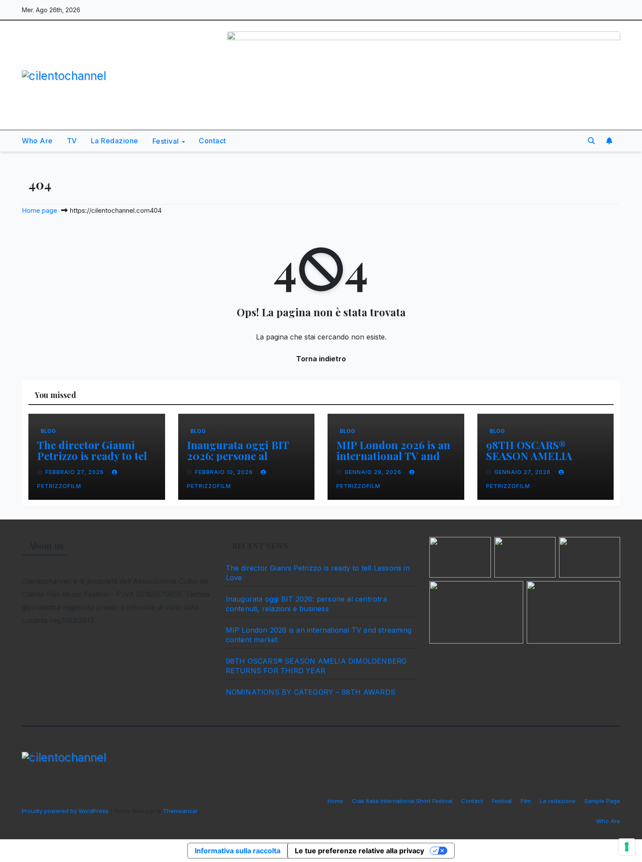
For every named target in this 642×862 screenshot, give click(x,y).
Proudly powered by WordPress (66, 810)
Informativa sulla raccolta (237, 850)
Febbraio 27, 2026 (75, 472)
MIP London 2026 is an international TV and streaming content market (393, 461)
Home (335, 800)
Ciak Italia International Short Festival (402, 800)
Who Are (37, 140)
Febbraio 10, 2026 (225, 472)
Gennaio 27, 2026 (523, 472)
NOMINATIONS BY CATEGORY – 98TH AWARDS (310, 692)
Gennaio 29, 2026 (374, 472)
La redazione (114, 140)
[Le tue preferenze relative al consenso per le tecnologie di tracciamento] (626, 846)
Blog (48, 431)
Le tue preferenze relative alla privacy (359, 850)
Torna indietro (321, 358)
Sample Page (602, 800)
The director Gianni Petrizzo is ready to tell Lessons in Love (94, 456)
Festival (166, 141)
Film (526, 800)
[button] (591, 140)
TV (72, 140)
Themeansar (180, 810)
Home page (39, 210)
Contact (212, 140)
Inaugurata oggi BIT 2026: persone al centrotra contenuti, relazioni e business (238, 461)
